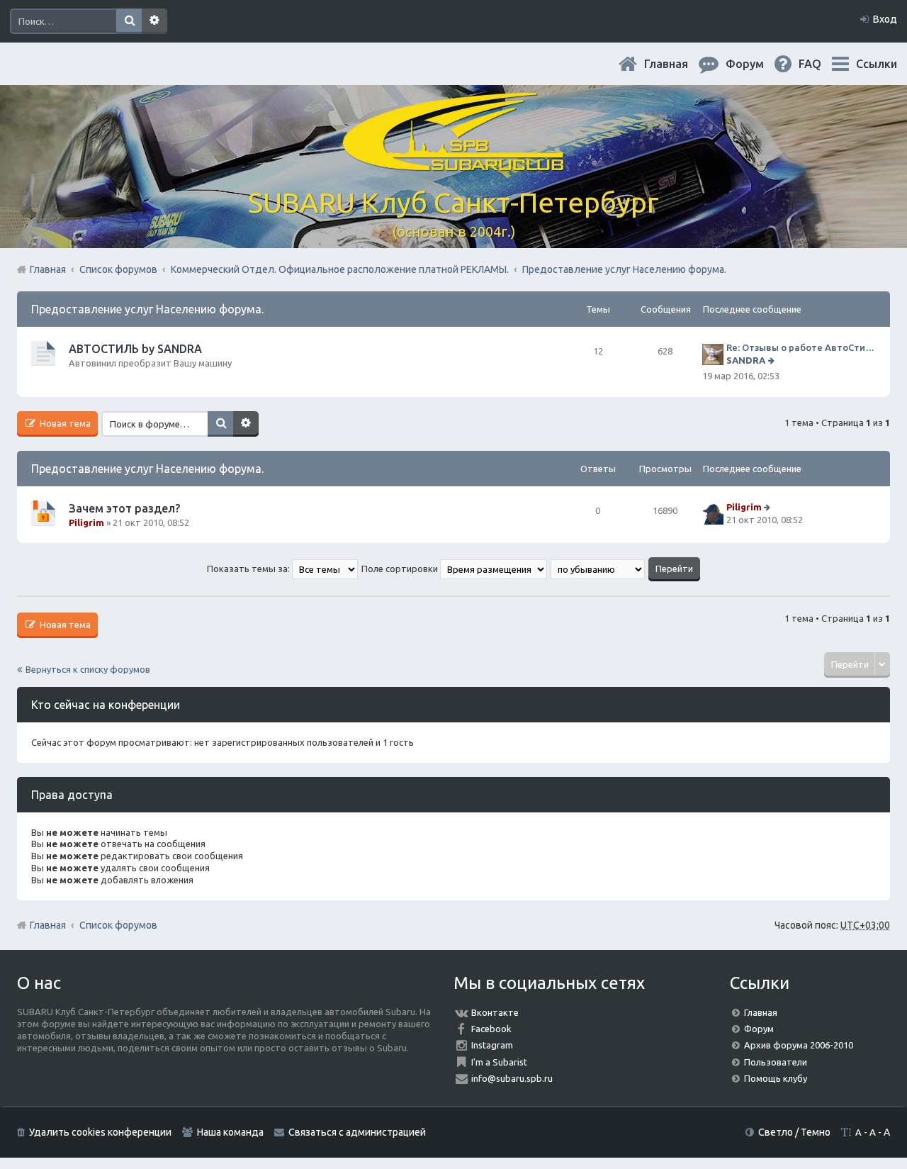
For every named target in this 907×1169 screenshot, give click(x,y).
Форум (759, 1029)
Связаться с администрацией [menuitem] (357, 1132)
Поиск (129, 21)
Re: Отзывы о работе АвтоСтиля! (801, 347)
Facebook (491, 1029)
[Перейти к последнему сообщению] (772, 360)
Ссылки (876, 63)
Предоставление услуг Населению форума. (147, 309)
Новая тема (64, 423)
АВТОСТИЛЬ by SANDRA (135, 348)
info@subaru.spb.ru (512, 1078)
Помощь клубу (775, 1078)
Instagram (492, 1045)
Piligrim (86, 522)
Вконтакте (495, 1012)
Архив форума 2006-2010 (798, 1045)
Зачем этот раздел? (124, 508)
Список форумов (118, 925)
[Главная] (453, 163)
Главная (677, 63)
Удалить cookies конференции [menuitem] (100, 1132)
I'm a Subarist (499, 1062)
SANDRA (745, 360)
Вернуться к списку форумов (88, 669)
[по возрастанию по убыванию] (598, 569)
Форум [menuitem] (756, 63)
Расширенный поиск (154, 21)
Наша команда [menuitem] (230, 1132)
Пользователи (775, 1062)
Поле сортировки (400, 569)
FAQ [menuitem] (821, 63)
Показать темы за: (249, 569)
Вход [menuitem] (885, 19)
